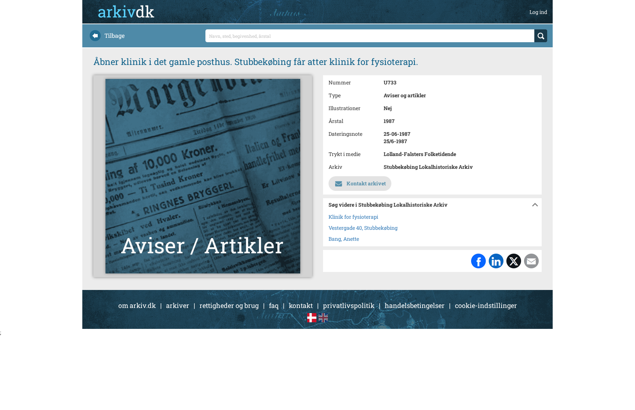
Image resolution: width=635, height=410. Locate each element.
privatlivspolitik (348, 305)
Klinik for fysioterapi (353, 216)
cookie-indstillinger (486, 305)
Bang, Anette (344, 238)
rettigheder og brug (229, 305)
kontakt (301, 305)
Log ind (538, 11)
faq (274, 305)
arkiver (177, 305)
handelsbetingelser (415, 305)
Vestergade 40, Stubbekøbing (363, 227)
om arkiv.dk (137, 305)
